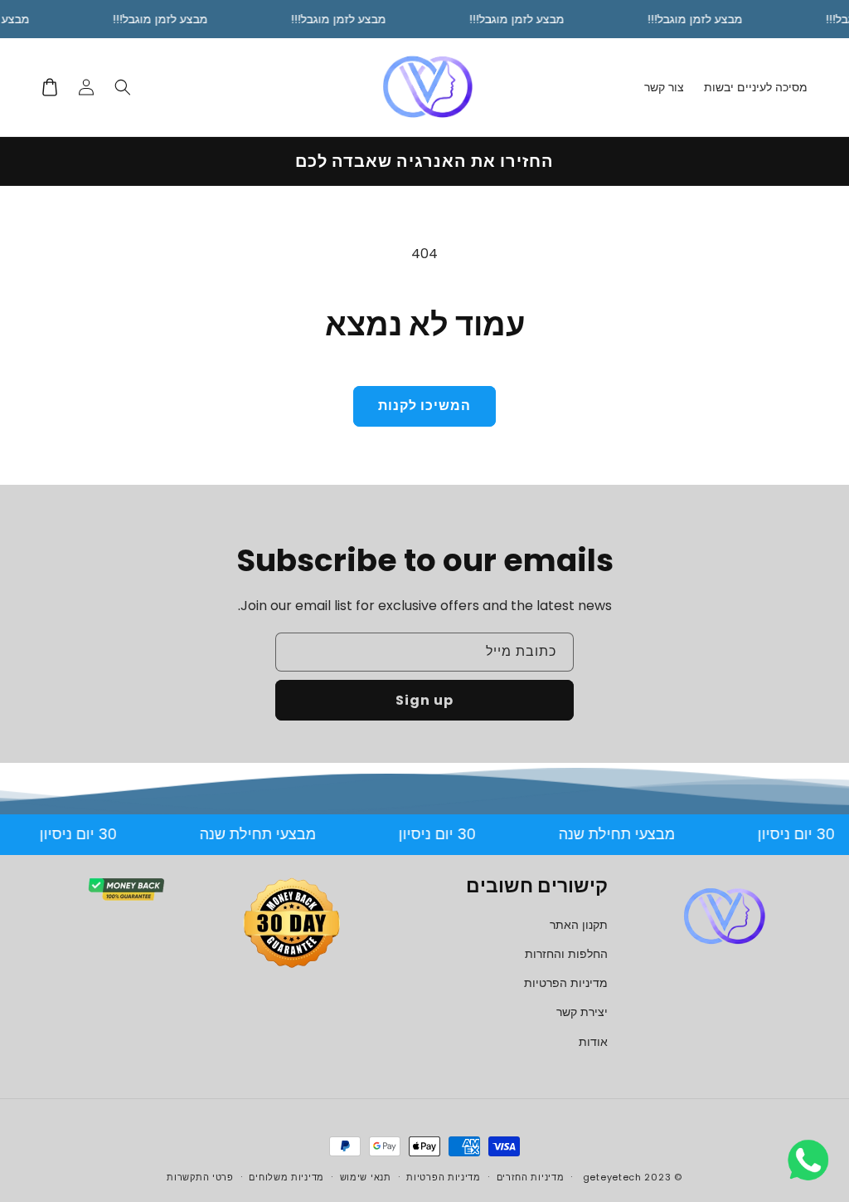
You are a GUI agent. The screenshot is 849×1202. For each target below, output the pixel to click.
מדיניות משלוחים (286, 1177)
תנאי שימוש (365, 1177)
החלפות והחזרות (566, 953)
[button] (122, 87)
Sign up (424, 700)
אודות (593, 1041)
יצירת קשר (582, 1012)
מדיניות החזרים (531, 1177)
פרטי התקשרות (200, 1177)
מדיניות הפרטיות (566, 983)
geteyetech (612, 1177)
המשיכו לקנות (424, 405)
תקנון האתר (579, 924)
